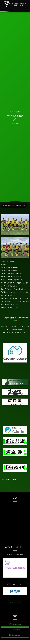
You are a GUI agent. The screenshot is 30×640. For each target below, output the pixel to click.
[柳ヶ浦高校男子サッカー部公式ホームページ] (15, 4)
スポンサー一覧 (15, 603)
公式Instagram (16, 635)
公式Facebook (16, 624)
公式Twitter (16, 630)
